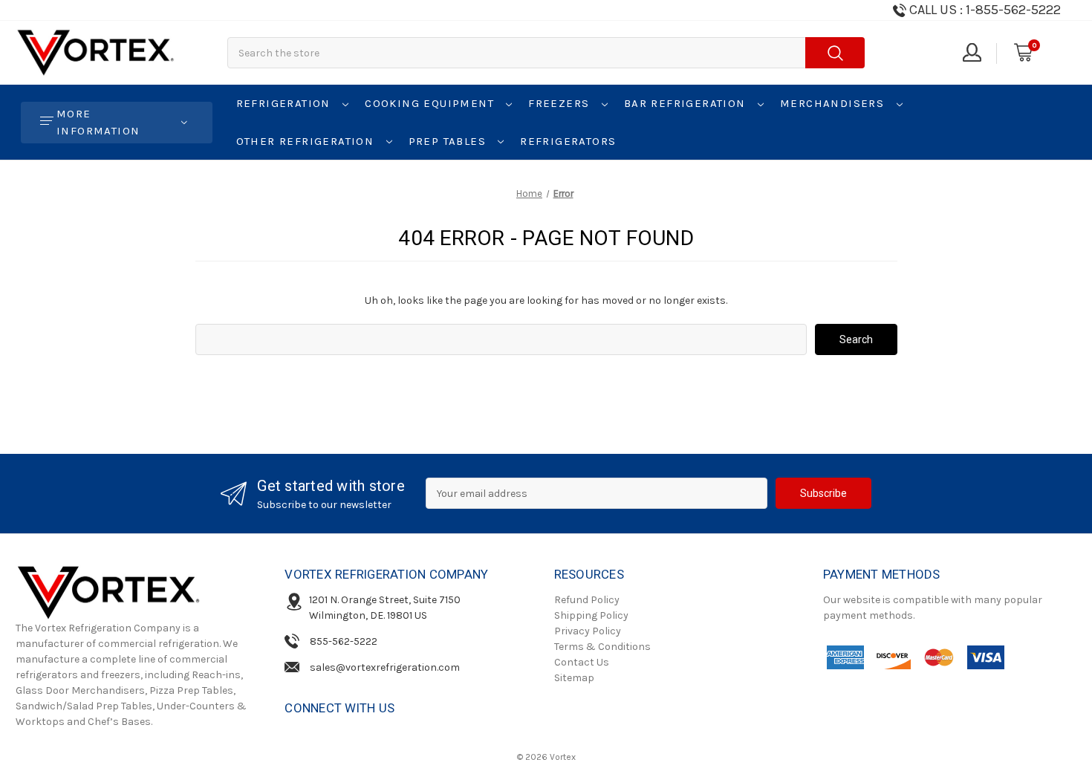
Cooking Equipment (431, 103)
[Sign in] (971, 53)
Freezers (561, 103)
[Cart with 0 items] (1022, 53)
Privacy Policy (587, 631)
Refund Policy (587, 599)
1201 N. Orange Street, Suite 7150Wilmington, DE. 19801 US (385, 607)
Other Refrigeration (307, 141)
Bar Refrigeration (687, 103)
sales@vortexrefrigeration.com (385, 667)
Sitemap (574, 677)
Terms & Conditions (602, 646)
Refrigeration (285, 103)
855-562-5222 (343, 641)
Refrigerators (568, 141)
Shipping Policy (591, 615)
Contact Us (581, 662)
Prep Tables (449, 141)
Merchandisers (834, 103)
